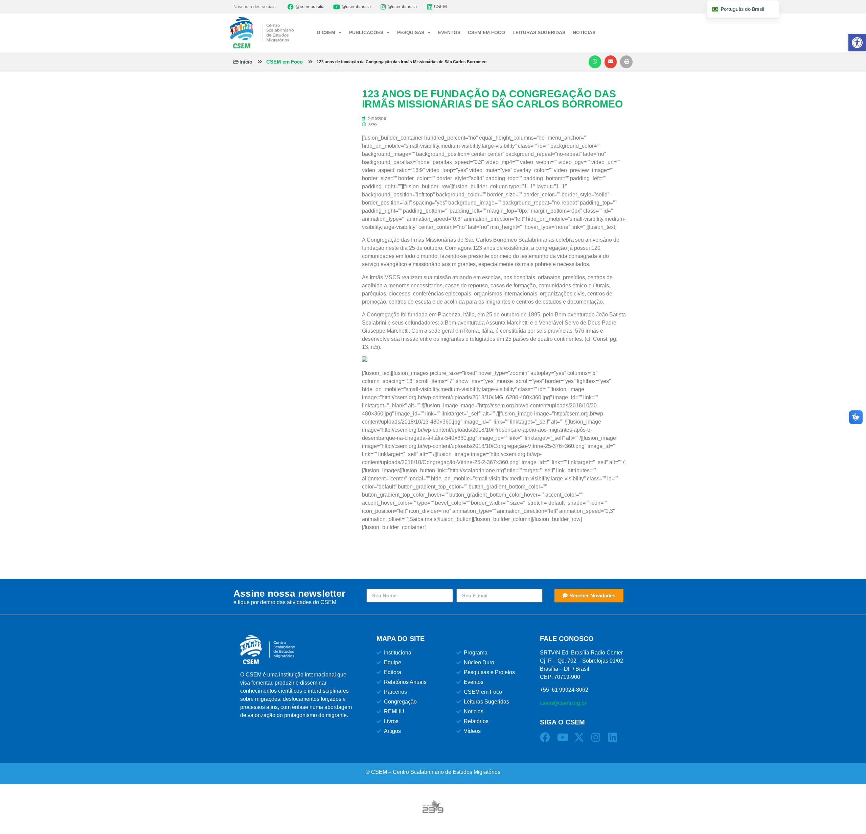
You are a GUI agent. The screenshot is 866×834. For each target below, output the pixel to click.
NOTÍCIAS (584, 32)
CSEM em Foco (284, 62)
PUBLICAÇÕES (366, 32)
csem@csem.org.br (563, 703)
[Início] (235, 61)
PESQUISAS (410, 32)
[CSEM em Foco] (260, 61)
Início (246, 62)
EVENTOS (449, 32)
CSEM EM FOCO (486, 32)
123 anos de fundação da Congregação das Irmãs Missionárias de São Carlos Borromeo (401, 61)
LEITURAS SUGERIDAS (538, 32)
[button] (595, 61)
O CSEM (326, 32)
